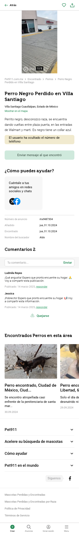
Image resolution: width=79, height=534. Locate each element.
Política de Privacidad (17, 508)
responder (41, 286)
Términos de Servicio (17, 515)
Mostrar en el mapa (16, 111)
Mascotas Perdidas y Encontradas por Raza (30, 501)
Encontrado (34, 79)
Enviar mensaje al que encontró (39, 155)
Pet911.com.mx (14, 79)
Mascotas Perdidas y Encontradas (25, 494)
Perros (49, 79)
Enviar (67, 262)
